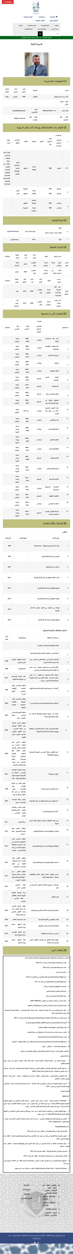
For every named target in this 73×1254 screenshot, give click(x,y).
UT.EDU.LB (36, 1239)
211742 (45, 1206)
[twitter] (35, 1242)
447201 (45, 1199)
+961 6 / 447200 (49, 1197)
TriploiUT (25, 1236)
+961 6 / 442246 (49, 1203)
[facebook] (38, 1242)
